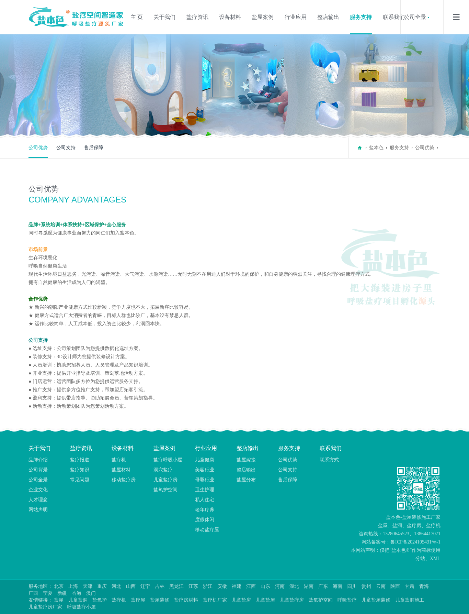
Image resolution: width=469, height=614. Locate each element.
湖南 (308, 586)
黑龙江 (176, 586)
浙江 (208, 586)
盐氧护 (99, 600)
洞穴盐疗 (163, 469)
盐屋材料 (121, 469)
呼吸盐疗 (347, 600)
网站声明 (38, 509)
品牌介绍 (38, 459)
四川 (352, 586)
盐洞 (397, 525)
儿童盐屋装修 (376, 600)
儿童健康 (204, 459)
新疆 (62, 593)
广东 (323, 586)
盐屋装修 (159, 600)
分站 (420, 558)
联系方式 (329, 459)
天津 (87, 586)
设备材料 (230, 17)
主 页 (136, 17)
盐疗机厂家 (215, 600)
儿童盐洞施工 (409, 600)
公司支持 (66, 147)
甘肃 (409, 586)
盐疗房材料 (186, 600)
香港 (76, 593)
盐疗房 (414, 525)
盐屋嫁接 (246, 459)
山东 (265, 586)
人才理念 (38, 499)
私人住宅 (204, 499)
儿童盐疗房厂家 (45, 607)
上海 (73, 586)
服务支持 (361, 17)
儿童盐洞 (78, 600)
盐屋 (383, 525)
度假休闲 (204, 519)
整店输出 (328, 17)
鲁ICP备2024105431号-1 (415, 542)
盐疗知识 (79, 469)
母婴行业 (204, 479)
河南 (280, 586)
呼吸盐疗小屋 (81, 607)
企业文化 (38, 489)
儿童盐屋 (265, 600)
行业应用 (296, 17)
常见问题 (79, 479)
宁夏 (48, 593)
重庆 (102, 586)
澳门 (91, 593)
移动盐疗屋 (207, 529)
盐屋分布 (246, 479)
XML (435, 558)
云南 (381, 586)
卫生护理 (204, 489)
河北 (116, 586)
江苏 (193, 586)
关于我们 (164, 17)
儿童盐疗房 (165, 479)
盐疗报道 (79, 459)
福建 (236, 586)
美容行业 (204, 469)
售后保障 (93, 147)
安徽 (222, 586)
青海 (424, 586)
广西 (33, 593)
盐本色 (376, 147)
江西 (251, 586)
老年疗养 (204, 509)
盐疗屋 (138, 600)
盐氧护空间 (165, 489)
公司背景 (38, 469)
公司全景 (415, 17)
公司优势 (38, 147)
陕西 (395, 586)
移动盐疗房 (124, 479)
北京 (59, 586)
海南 (337, 586)
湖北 (294, 586)
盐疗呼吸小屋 (167, 459)
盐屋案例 (263, 17)
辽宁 (145, 586)
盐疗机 (119, 459)
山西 (131, 586)
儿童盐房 (241, 600)
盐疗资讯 (197, 17)
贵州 (366, 586)
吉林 (159, 586)
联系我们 (394, 17)
